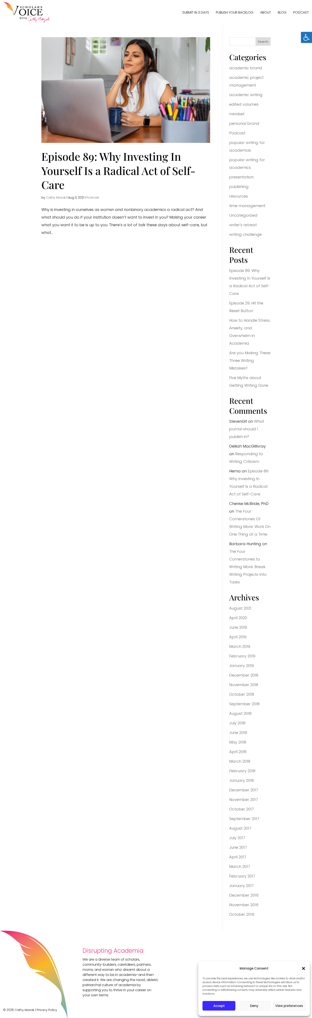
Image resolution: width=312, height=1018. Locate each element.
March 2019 (239, 646)
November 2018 (243, 684)
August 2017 (240, 828)
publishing (239, 186)
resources (238, 196)
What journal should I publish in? (246, 429)
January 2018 (241, 780)
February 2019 (242, 656)
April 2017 (237, 857)
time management (247, 205)
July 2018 (237, 723)
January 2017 (241, 885)
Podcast (301, 12)
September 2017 (244, 818)
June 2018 (238, 732)
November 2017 (243, 799)
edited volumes (244, 104)
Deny (254, 1006)
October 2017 (241, 809)
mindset (237, 114)
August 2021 (240, 608)
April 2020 (238, 617)
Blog (282, 12)
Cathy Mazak (56, 197)
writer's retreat (243, 224)
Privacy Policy (47, 1010)
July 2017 (237, 837)
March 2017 (239, 866)
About (265, 12)
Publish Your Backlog (234, 12)
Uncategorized (243, 215)
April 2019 (237, 637)
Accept (219, 1006)
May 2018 (237, 742)
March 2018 (239, 761)
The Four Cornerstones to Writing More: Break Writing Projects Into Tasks (248, 567)
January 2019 (241, 665)
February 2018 (242, 770)
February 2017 (242, 876)
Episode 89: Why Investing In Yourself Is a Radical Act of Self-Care (118, 170)
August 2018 (240, 713)
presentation (241, 177)
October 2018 (241, 694)
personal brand (244, 123)
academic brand (245, 68)
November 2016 (243, 904)
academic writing (246, 94)
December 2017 (243, 790)
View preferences (289, 1006)
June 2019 (238, 627)
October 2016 (241, 914)
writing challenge (245, 234)
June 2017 (238, 847)
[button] (306, 37)
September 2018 (244, 704)
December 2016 (244, 895)
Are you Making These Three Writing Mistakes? (249, 360)
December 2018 (243, 675)
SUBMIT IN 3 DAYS (195, 12)
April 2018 (237, 751)
